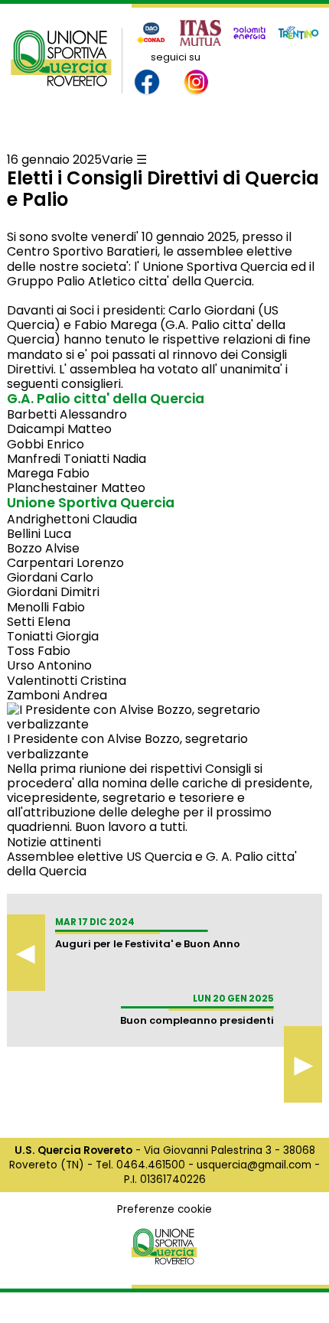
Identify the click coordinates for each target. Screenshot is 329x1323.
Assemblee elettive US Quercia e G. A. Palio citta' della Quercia (152, 864)
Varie (117, 159)
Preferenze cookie (164, 1209)
